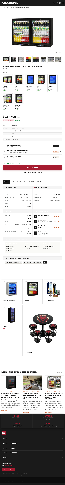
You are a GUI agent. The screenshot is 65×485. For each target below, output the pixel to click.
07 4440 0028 (5, 475)
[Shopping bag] (60, 3)
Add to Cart (32, 167)
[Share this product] (60, 52)
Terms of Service (37, 479)
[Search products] (54, 3)
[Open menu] (63, 3)
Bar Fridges (10, 7)
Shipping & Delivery (7, 479)
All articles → (59, 372)
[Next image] (59, 32)
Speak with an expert (33, 172)
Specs (6, 182)
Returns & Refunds (18, 479)
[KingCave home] (32, 433)
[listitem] (6, 59)
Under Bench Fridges (22, 7)
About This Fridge (18, 182)
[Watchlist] (57, 3)
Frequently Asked (37, 182)
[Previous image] (5, 32)
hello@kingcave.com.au (14, 475)
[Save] (57, 52)
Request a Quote (8, 469)
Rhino (4, 64)
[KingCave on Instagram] (21, 475)
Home (4, 7)
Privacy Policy (28, 479)
